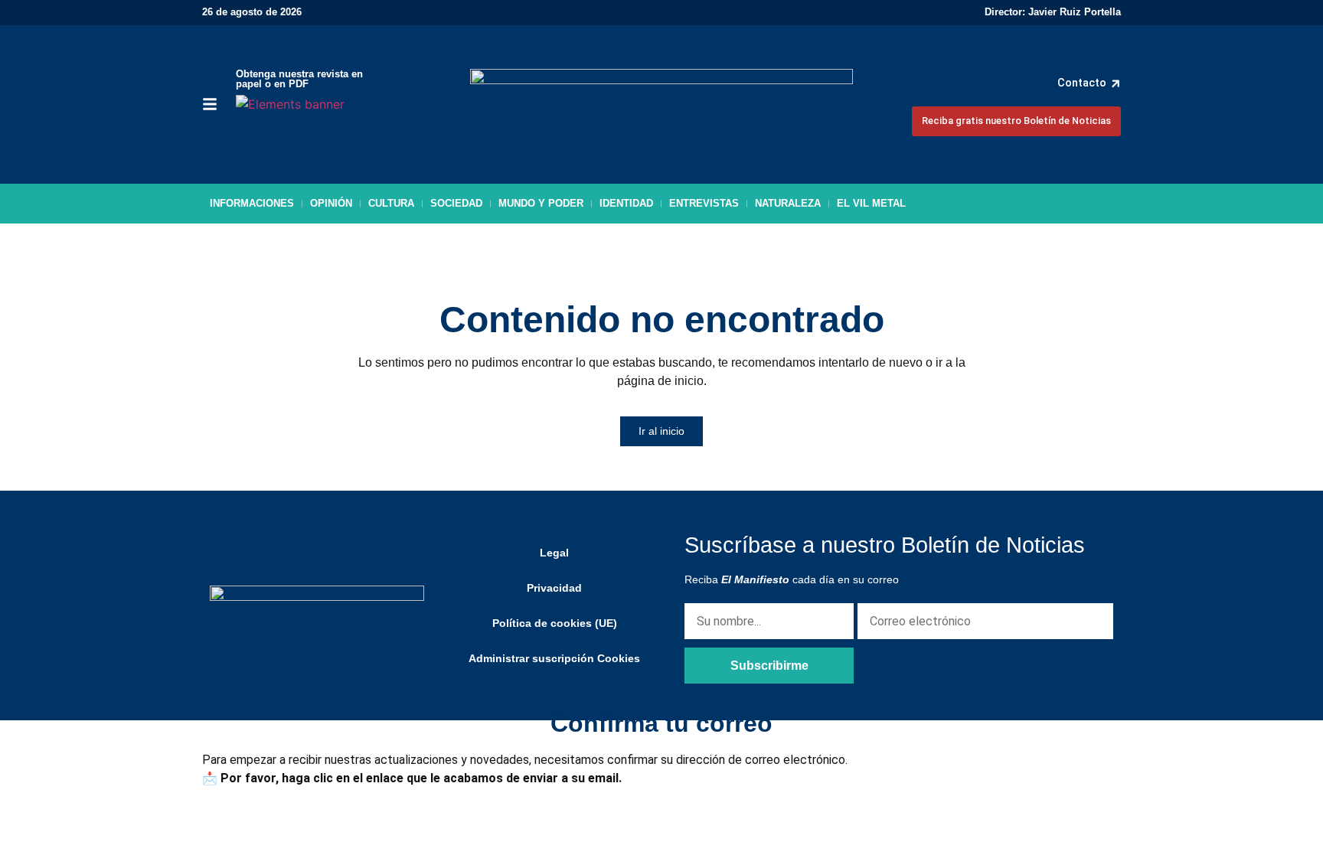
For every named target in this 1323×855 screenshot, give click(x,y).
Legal (554, 553)
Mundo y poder (540, 203)
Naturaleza (788, 203)
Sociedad (456, 203)
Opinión (331, 203)
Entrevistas (704, 203)
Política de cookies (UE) (554, 623)
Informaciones (252, 203)
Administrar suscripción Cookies (554, 658)
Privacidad (554, 588)
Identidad (626, 203)
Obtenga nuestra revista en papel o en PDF (299, 79)
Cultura (391, 203)
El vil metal (871, 203)
